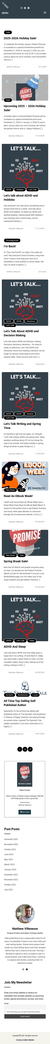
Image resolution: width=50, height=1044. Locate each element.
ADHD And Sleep (15, 646)
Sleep (31, 641)
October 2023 (10, 849)
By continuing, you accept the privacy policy (23, 1012)
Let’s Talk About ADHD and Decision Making (21, 333)
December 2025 (11, 839)
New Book (10, 490)
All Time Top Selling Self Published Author (20, 703)
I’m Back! (10, 246)
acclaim (9, 695)
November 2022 (11, 879)
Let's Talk (33, 189)
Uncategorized (12, 240)
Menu (5, 13)
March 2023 (9, 864)
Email (6, 1003)
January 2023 (10, 869)
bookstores (23, 695)
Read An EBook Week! (18, 496)
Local (35, 695)
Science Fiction (25, 802)
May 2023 (8, 859)
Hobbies (19, 189)
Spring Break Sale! (16, 561)
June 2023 (8, 854)
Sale (8, 32)
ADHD (8, 189)
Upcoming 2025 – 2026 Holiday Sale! (25, 108)
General (30, 414)
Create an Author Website (25, 1040)
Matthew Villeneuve (25, 805)
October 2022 (10, 885)
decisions (31, 321)
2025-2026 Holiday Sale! (20, 38)
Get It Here (25, 812)
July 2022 (8, 890)
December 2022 (11, 874)
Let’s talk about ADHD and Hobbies (21, 197)
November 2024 (11, 844)
